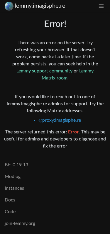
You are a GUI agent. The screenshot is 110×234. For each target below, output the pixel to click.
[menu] (101, 6)
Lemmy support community (44, 71)
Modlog (13, 176)
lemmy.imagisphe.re (40, 6)
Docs (10, 200)
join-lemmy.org (20, 223)
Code (10, 211)
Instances (14, 188)
